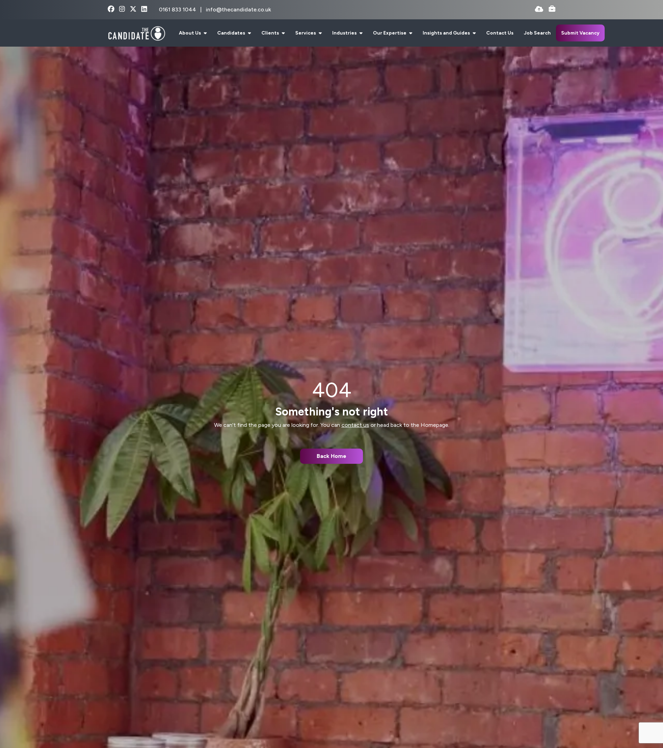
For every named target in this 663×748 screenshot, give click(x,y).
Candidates (231, 33)
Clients (270, 33)
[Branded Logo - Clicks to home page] (136, 33)
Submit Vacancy (580, 33)
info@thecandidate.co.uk (238, 9)
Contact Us (499, 33)
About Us (190, 33)
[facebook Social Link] (111, 9)
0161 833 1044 (178, 9)
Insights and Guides (447, 33)
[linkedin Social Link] (144, 9)
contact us (355, 425)
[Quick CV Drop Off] (539, 9)
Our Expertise (390, 33)
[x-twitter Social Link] (133, 9)
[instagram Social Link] (122, 9)
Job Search (537, 33)
